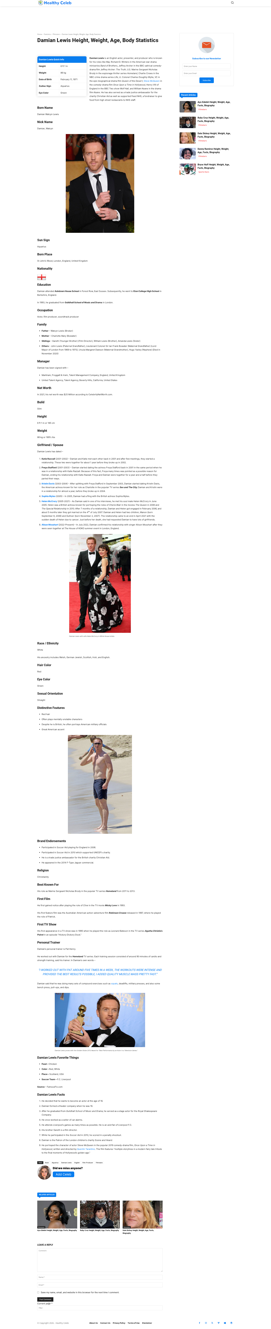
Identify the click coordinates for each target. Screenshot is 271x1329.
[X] (212, 1323)
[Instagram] (205, 1323)
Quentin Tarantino (86, 1149)
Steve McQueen (152, 81)
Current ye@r (45, 1303)
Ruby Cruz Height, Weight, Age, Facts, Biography (99, 1230)
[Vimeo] (218, 1323)
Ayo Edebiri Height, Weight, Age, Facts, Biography (57, 1230)
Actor (47, 1163)
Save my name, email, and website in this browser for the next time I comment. (80, 1292)
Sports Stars (203, 172)
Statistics (47, 34)
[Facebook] (199, 1323)
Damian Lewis (66, 1163)
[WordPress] (231, 1323)
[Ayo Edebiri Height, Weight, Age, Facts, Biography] (57, 1215)
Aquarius (55, 1163)
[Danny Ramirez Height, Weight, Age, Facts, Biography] (188, 153)
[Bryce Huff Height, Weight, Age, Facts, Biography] (188, 169)
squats (114, 983)
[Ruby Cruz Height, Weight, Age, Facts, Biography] (100, 1215)
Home (39, 34)
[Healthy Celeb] (54, 3)
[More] (133, 49)
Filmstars (56, 34)
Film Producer (87, 1163)
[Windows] (224, 1323)
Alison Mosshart (50, 524)
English (77, 1163)
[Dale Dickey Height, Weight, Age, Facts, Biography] (143, 1215)
